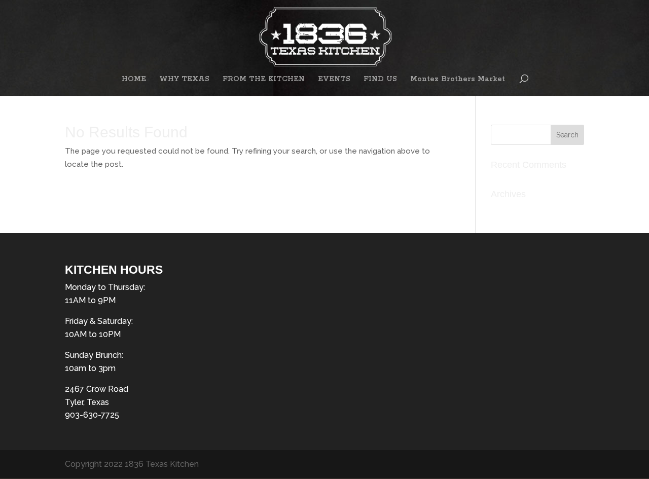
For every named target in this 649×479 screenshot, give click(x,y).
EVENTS (334, 80)
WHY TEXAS (184, 80)
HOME (134, 80)
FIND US (380, 80)
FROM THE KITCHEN (264, 80)
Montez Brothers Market (457, 80)
